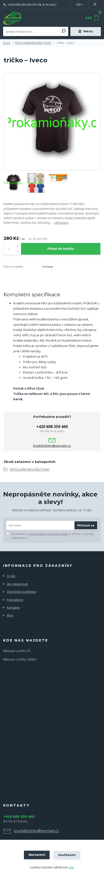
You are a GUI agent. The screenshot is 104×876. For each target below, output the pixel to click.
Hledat (63, 31)
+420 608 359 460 (19, 4)
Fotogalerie (15, 599)
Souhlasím (67, 855)
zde (71, 867)
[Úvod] (21, 18)
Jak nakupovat (17, 584)
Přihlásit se (85, 525)
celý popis (61, 223)
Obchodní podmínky (21, 591)
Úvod (6, 43)
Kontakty (13, 607)
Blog (10, 615)
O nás (11, 576)
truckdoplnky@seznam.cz (52, 446)
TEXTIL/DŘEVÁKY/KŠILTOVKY (33, 43)
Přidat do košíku (60, 249)
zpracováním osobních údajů (48, 534)
